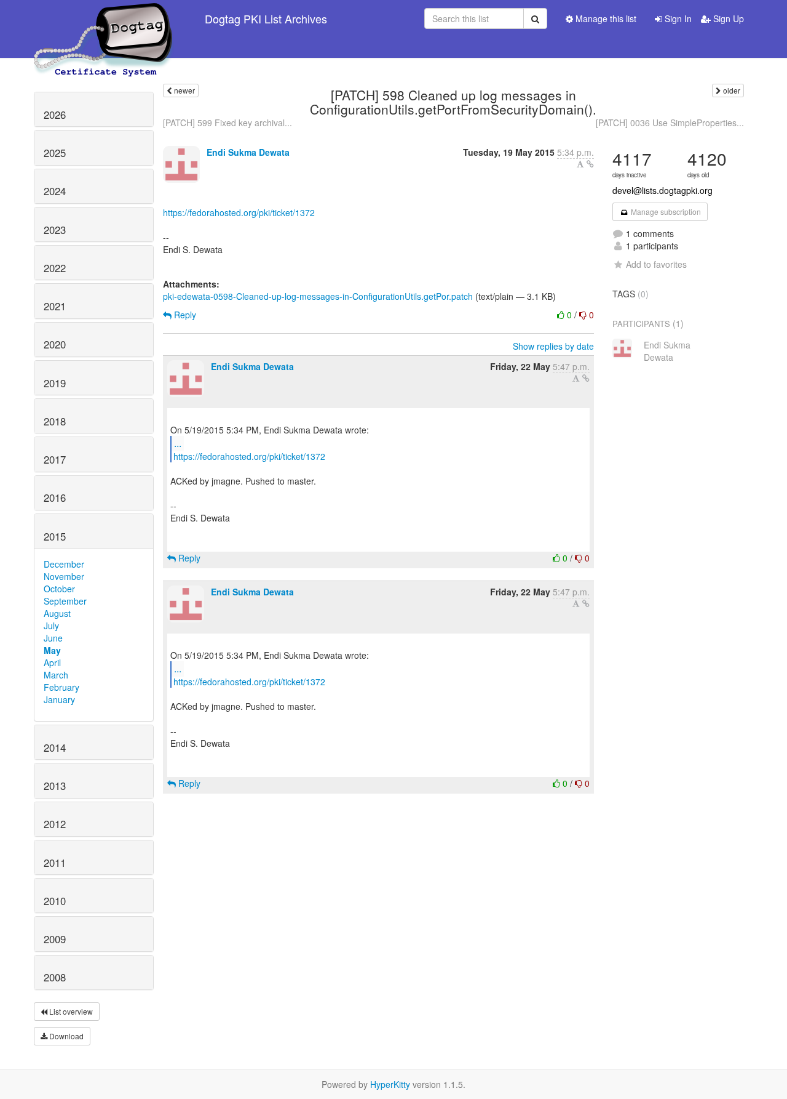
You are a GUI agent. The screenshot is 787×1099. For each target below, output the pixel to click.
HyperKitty (390, 1084)
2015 (55, 536)
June (53, 638)
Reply (184, 314)
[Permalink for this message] (590, 163)
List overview (70, 1011)
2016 (55, 497)
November (64, 576)
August (57, 613)
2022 (55, 267)
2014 (55, 747)
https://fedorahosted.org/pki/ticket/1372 (239, 212)
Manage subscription (665, 211)
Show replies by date (553, 346)
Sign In (677, 18)
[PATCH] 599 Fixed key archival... (227, 122)
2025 (55, 152)
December (64, 564)
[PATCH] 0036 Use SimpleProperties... (670, 122)
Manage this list (604, 18)
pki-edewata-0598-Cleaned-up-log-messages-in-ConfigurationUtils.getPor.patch (318, 296)
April (52, 662)
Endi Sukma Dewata (248, 152)
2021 (55, 306)
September (65, 601)
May (52, 650)
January (59, 699)
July (51, 625)
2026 (55, 114)
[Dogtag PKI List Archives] (104, 18)
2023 (55, 229)
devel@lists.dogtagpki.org (662, 190)
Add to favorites (656, 264)
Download (65, 1036)
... (177, 443)
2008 (55, 977)
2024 (55, 190)
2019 (55, 383)
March (56, 675)
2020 (55, 344)
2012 (55, 823)
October (59, 588)
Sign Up (727, 18)
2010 (55, 900)
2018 (55, 421)
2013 (55, 785)
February (61, 687)
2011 (55, 862)
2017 (55, 459)
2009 (55, 939)
